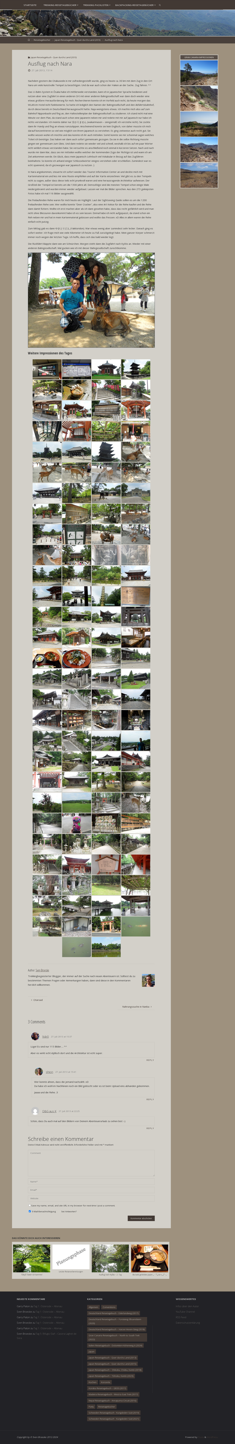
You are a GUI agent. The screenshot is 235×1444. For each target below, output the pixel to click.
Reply (150, 1060)
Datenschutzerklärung (188, 1322)
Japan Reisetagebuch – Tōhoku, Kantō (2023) (111, 1376)
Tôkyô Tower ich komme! (31, 1274)
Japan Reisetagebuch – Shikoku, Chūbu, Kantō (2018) (115, 1369)
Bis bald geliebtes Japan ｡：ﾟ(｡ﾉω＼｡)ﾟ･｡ (150, 1274)
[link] (160, 5)
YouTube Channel (185, 1311)
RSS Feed (181, 1317)
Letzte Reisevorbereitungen (71, 1271)
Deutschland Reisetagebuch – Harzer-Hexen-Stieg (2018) (117, 1329)
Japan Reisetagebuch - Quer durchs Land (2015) (112, 1363)
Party (91, 1406)
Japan (91, 1351)
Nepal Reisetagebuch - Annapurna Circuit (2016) (112, 1400)
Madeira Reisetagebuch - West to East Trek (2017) (113, 1394)
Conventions (109, 1307)
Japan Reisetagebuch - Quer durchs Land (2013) (77, 39)
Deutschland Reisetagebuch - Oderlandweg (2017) (113, 1313)
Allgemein (93, 1307)
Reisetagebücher (42, 39)
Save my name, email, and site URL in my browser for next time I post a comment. (73, 1205)
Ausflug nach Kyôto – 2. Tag (110, 1274)
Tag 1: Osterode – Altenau (48, 1306)
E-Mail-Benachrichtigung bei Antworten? (54, 1211)
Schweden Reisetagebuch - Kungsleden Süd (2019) (114, 1412)
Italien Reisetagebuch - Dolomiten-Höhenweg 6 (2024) (115, 1345)
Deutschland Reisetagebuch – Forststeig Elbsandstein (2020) (115, 1321)
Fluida (200, 1437)
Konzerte (105, 1382)
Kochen (92, 1382)
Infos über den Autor (187, 1306)
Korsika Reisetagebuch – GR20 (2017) (107, 1388)
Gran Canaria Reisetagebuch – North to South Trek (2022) (114, 1337)
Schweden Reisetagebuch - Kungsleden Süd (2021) (114, 1418)
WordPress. (212, 1437)
